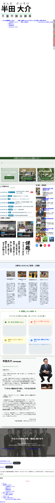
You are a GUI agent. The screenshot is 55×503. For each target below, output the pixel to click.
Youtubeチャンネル (13, 26)
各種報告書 (11, 25)
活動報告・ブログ (7, 484)
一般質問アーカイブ (13, 22)
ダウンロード (16, 463)
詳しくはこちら (9, 177)
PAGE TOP (2, 501)
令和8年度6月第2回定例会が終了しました (22, 212)
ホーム (4, 483)
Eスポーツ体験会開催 (18, 209)
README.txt (2, 467)
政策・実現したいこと (8, 492)
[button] (14, 448)
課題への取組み (24, 22)
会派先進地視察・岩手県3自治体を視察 (23, 206)
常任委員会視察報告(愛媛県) (21, 215)
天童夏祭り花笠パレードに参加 (20, 196)
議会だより (11, 23)
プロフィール (6, 496)
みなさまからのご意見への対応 (45, 22)
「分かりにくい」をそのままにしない (20, 199)
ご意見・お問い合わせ (8, 497)
